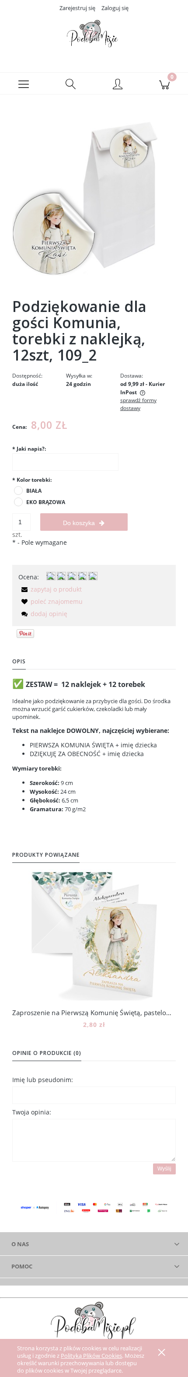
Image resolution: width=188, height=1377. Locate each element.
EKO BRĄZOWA (45, 502)
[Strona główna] (94, 36)
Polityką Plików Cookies (91, 1355)
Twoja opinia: (31, 1112)
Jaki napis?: (29, 448)
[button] (23, 84)
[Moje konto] (117, 85)
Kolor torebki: (32, 480)
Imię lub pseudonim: (42, 1080)
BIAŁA (34, 490)
